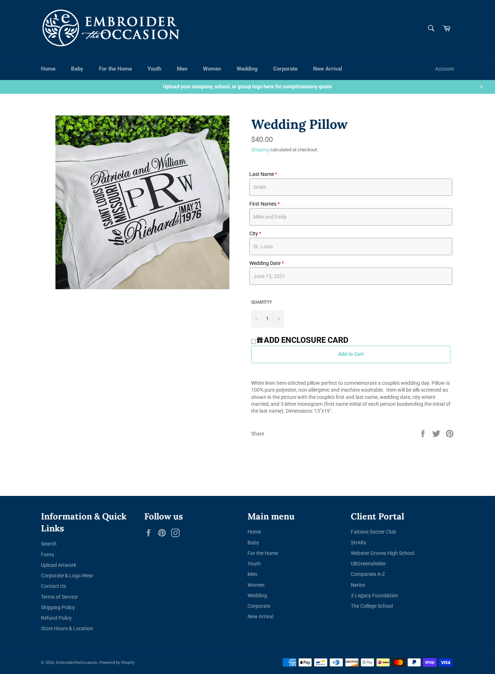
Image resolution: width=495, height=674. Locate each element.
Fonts (47, 554)
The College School (372, 606)
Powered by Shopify (116, 662)
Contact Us (53, 586)
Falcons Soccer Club (373, 532)
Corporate (285, 69)
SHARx (358, 542)
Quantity (261, 302)
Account (444, 69)
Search (49, 544)
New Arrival (327, 69)
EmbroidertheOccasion (76, 662)
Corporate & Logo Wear (67, 575)
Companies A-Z (368, 574)
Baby (77, 69)
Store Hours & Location (67, 628)
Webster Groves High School (382, 553)
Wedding (247, 69)
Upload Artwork (58, 565)
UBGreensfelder (368, 563)
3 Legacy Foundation (374, 595)
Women (212, 69)
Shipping (260, 149)
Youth (154, 69)
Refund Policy (56, 618)
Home (48, 69)
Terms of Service (59, 597)
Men (182, 69)
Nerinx (358, 585)
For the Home (115, 69)
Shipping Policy (58, 607)
